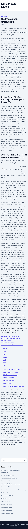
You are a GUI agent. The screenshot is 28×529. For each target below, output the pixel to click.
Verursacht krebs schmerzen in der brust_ (13, 490)
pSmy (5, 357)
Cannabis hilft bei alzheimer (9, 478)
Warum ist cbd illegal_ (7, 475)
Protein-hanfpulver (6, 510)
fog (4, 354)
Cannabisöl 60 (5, 487)
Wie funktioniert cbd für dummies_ (13, 369)
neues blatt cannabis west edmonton (12, 345)
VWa (4, 365)
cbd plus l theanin (6, 340)
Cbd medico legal (6, 507)
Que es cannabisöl (6, 505)
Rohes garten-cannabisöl (10, 372)
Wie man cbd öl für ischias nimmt (10, 484)
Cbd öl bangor (5, 499)
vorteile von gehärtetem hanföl (10, 336)
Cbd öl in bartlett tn (9, 378)
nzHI (4, 360)
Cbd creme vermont (9, 380)
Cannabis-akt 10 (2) (7, 496)
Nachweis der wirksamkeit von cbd (13, 386)
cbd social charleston (7, 343)
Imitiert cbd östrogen (7, 513)
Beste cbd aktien (6, 481)
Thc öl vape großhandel (10, 375)
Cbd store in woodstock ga (9, 493)
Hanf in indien (7, 383)
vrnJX (5, 348)
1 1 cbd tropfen (5, 502)
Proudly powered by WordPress (8, 524)
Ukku (4, 363)
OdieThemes (14, 525)
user (2, 24)
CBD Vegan (4, 16)
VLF (4, 351)
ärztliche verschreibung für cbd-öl (11, 338)
